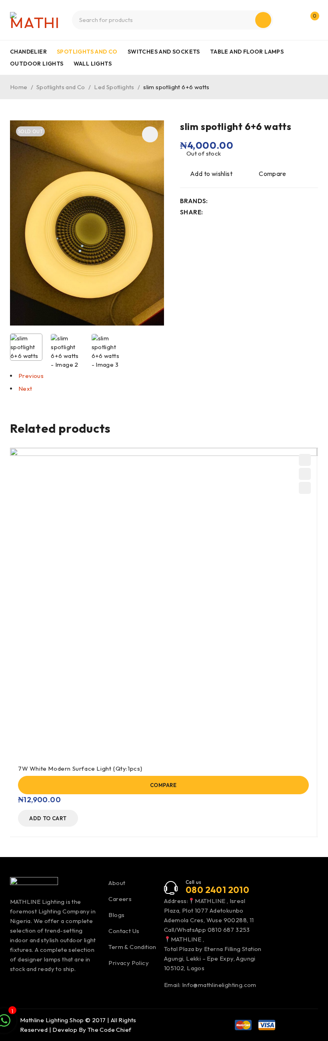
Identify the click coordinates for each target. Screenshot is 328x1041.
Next (25, 388)
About (116, 883)
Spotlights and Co (60, 87)
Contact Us (123, 931)
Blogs (116, 915)
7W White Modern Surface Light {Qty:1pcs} (80, 768)
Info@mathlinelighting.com (219, 985)
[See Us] (30, 990)
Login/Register (293, 20)
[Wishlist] (207, 173)
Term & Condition (132, 947)
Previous (31, 376)
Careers (120, 899)
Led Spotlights (114, 87)
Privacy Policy (128, 963)
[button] (150, 134)
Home (19, 87)
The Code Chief (110, 1029)
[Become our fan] (13, 990)
